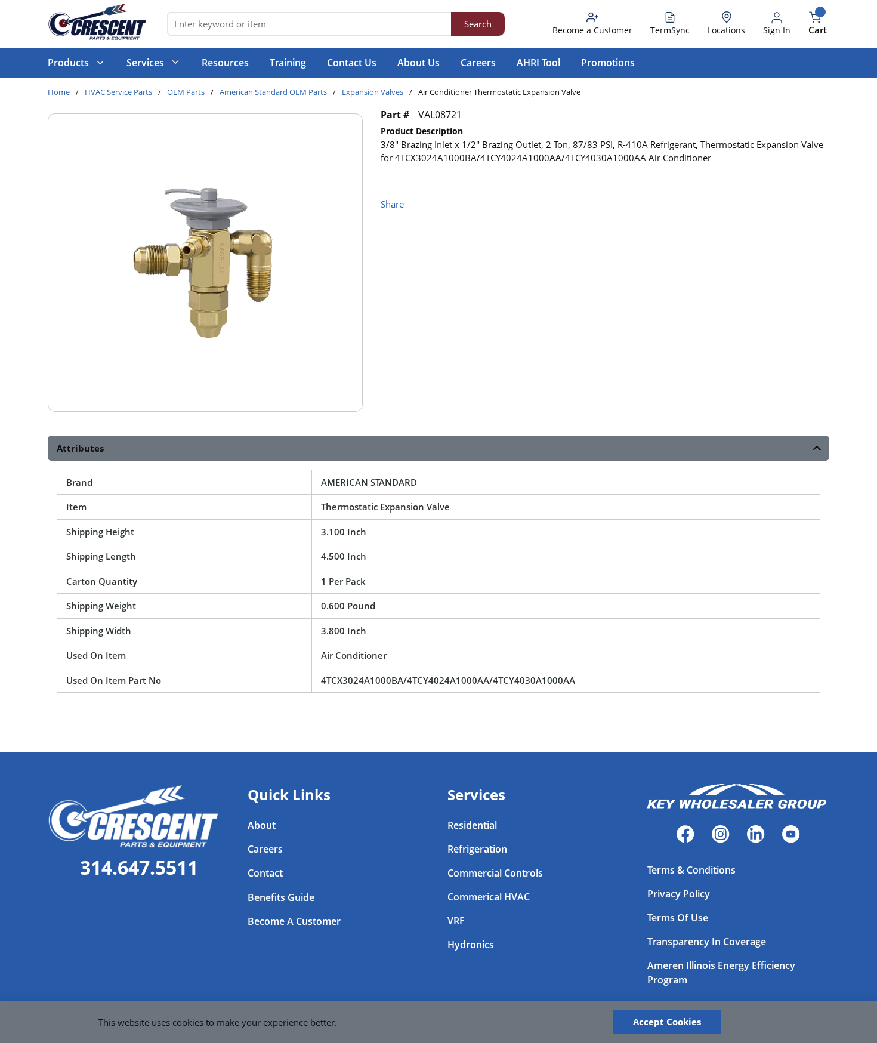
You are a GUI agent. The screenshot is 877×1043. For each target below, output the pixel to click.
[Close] (753, 1022)
